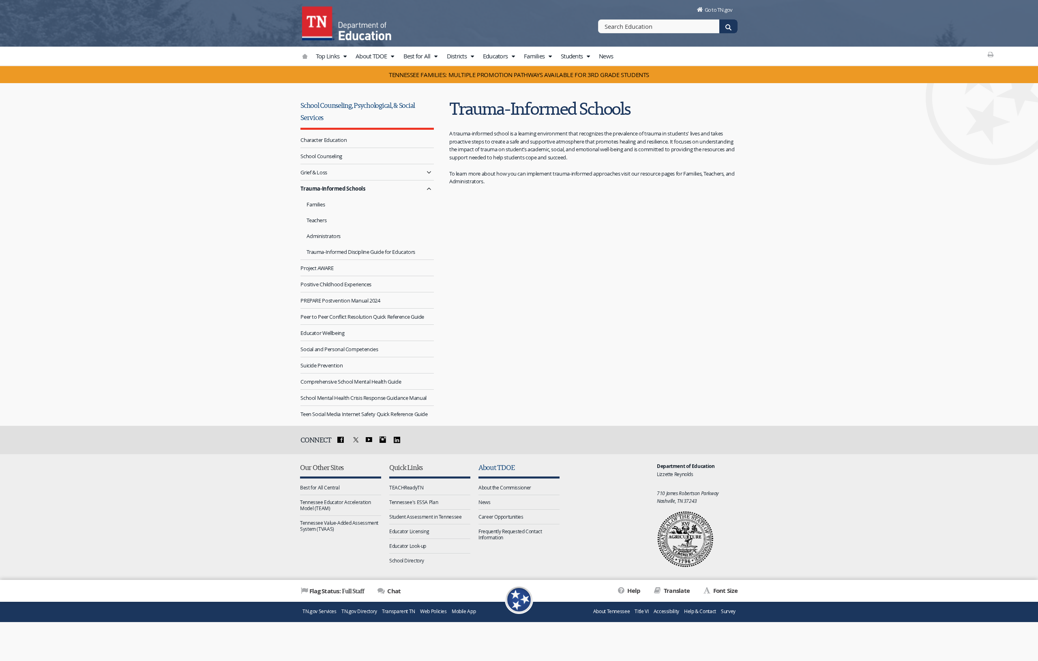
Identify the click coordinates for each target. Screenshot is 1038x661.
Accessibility (666, 611)
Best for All (417, 56)
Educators (496, 56)
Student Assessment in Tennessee (425, 516)
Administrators (324, 236)
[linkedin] (396, 440)
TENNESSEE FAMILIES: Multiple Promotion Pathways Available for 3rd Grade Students (519, 75)
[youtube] (368, 440)
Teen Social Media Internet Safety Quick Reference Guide (363, 414)
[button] (345, 56)
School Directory (406, 560)
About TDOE (372, 56)
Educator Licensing (409, 531)
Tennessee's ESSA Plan (413, 502)
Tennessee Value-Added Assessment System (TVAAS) (339, 525)
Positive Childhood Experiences (335, 284)
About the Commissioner (504, 487)
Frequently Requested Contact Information (510, 534)
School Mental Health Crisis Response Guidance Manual (363, 397)
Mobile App (464, 611)
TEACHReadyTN (406, 487)
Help (633, 590)
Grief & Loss (313, 172)
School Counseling (321, 156)
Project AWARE (316, 268)
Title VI (641, 611)
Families (535, 56)
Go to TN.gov (719, 9)
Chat (393, 591)
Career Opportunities (500, 516)
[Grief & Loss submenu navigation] (429, 172)
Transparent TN (398, 611)
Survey (728, 611)
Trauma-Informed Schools (332, 188)
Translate (676, 590)
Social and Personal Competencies (339, 349)
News (606, 56)
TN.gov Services (319, 611)
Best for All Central (320, 487)
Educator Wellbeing (322, 333)
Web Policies (433, 611)
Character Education (323, 140)
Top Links (328, 56)
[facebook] (340, 440)
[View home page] (318, 22)
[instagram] (382, 440)
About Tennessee (611, 611)
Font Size (725, 590)
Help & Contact (700, 611)
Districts (457, 56)
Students (572, 56)
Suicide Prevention (321, 365)
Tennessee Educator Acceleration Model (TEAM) (335, 505)
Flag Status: (336, 591)
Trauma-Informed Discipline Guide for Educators (361, 251)
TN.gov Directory (359, 611)
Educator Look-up (407, 546)
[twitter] (354, 440)
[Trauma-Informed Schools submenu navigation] (429, 188)
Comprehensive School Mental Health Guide (350, 381)
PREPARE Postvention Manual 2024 (340, 300)
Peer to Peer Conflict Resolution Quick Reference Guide (362, 316)
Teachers (316, 220)
